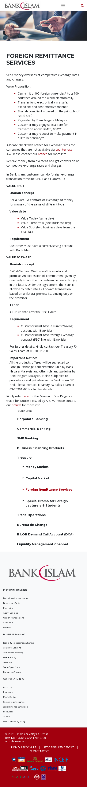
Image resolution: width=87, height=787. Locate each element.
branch (42, 154)
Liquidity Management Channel (42, 544)
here (26, 396)
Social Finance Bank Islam (16, 707)
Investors (8, 692)
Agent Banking (10, 613)
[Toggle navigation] (63, 6)
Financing (8, 608)
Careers (7, 716)
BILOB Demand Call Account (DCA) (45, 534)
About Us (7, 687)
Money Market (37, 467)
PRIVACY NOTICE (39, 751)
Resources (8, 712)
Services (7, 627)
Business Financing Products (40, 448)
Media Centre (9, 697)
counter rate (64, 149)
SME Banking (27, 438)
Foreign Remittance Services (49, 489)
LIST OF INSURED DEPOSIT (58, 747)
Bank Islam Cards (11, 603)
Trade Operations (31, 515)
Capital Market (37, 478)
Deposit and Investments (15, 598)
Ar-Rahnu (8, 622)
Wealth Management (13, 618)
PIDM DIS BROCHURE (23, 747)
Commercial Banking (33, 429)
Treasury (24, 458)
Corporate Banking (32, 419)
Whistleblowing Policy (14, 721)
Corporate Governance (13, 702)
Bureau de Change (32, 525)
